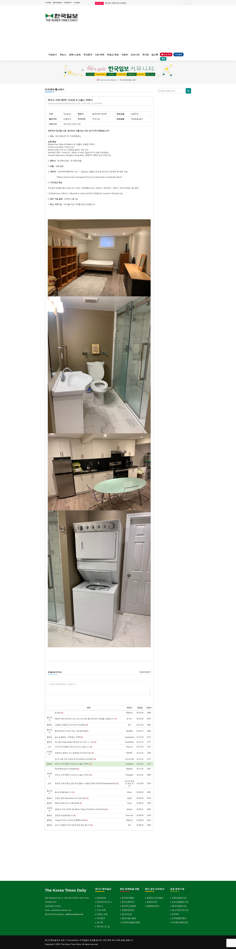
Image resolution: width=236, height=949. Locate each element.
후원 (163, 59)
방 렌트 (59, 713)
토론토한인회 (128, 910)
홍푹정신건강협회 (155, 898)
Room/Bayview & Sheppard (67, 769)
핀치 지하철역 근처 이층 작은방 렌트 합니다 (73, 825)
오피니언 (135, 54)
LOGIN (48, 2)
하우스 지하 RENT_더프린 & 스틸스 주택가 (73, 764)
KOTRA (175, 914)
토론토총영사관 (179, 898)
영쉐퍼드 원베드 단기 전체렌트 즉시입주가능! (74, 753)
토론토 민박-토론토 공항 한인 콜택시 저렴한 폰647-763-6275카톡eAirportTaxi (86, 783)
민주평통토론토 (179, 918)
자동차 (124, 54)
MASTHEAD (57, 2)
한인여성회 (127, 914)
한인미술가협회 (129, 918)
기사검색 (178, 54)
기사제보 (76, 2)
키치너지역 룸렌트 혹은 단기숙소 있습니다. (73, 747)
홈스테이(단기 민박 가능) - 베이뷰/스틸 (71, 731)
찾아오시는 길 (103, 926)
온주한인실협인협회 (131, 922)
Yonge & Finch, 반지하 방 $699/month (71, 820)
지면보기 (52, 54)
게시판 (145, 54)
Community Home (107, 80)
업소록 (154, 54)
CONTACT (68, 2)
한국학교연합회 (129, 906)
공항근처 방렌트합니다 (65, 815)
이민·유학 (99, 54)
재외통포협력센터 (180, 922)
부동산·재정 (113, 54)
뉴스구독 (167, 54)
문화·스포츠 (75, 54)
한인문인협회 (128, 898)
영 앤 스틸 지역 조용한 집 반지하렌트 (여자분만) (75, 759)
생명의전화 (152, 902)
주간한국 (87, 54)
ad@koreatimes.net (74, 914)
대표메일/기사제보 (53, 906)
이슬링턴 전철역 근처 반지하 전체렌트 (71, 725)
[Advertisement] (136, 29)
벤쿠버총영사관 (179, 906)
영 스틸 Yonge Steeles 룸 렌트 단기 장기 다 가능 (75, 742)
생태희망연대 (153, 906)
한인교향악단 (128, 902)
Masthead (101, 898)
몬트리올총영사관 (180, 902)
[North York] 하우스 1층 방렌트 (68, 803)
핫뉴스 (63, 54)
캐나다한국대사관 (180, 910)
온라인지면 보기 (104, 902)
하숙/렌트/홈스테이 (128, 80)
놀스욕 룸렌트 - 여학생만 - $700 (69, 737)
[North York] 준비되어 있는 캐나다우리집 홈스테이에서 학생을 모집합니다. (86, 719)
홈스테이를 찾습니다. (64, 792)
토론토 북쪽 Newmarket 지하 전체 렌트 (71, 798)
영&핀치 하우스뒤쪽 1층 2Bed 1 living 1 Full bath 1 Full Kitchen (81, 809)
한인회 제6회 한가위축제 (115, 3)
